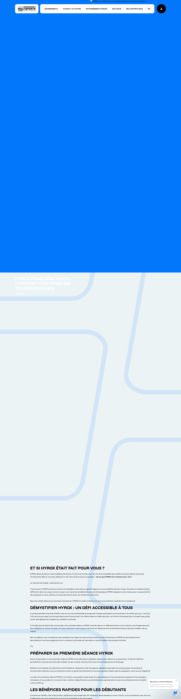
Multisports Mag (134, 9)
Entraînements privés (96, 9)
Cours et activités (72, 9)
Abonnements (51, 9)
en (149, 9)
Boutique (116, 9)
